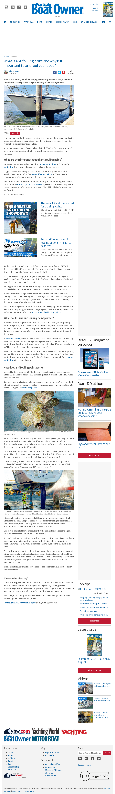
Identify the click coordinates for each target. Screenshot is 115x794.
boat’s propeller (29, 388)
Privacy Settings (28, 791)
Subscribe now (84, 765)
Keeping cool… (100, 589)
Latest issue (87, 629)
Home (6, 57)
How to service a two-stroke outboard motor (101, 714)
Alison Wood (14, 71)
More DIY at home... (93, 383)
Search (107, 753)
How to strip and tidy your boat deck (102, 699)
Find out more (94, 670)
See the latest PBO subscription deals (19, 603)
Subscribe (94, 4)
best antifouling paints (41, 174)
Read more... (94, 455)
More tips (94, 621)
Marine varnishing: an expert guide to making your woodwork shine (94, 413)
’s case (13, 338)
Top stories (15, 133)
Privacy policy (17, 791)
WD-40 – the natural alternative (94, 607)
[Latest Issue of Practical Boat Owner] (108, 9)
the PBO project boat (30, 184)
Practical (14, 57)
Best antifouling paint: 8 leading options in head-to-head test (57, 242)
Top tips (84, 584)
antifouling (9, 167)
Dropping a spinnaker (89, 611)
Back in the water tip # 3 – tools (93, 604)
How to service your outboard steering (102, 684)
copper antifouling (47, 164)
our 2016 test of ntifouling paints (46, 312)
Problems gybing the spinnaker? (94, 615)
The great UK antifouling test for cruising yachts (57, 205)
